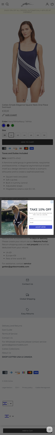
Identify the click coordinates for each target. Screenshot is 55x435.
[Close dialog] (52, 202)
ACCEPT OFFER (41, 227)
